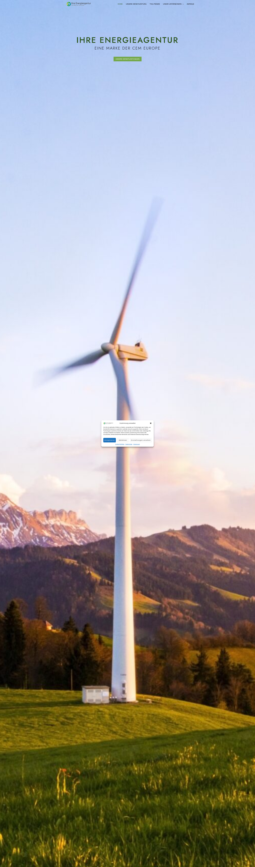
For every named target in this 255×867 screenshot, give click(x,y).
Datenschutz (128, 444)
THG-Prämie (155, 4)
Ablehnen (123, 440)
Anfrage (190, 4)
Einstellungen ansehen (141, 440)
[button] (151, 423)
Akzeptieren (109, 440)
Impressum (136, 444)
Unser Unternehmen (172, 4)
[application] (183, 4)
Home (120, 4)
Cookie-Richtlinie (119, 444)
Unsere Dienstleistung (136, 4)
